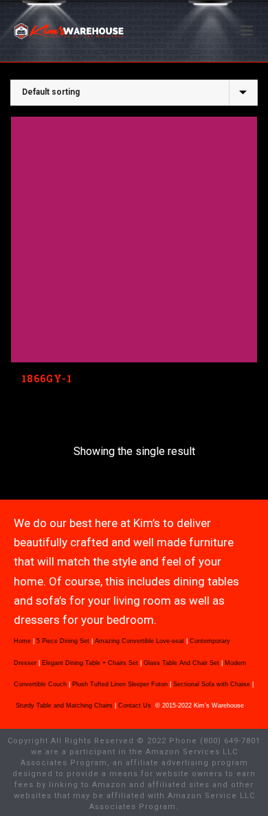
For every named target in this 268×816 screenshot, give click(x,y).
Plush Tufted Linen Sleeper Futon (120, 684)
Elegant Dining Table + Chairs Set (90, 663)
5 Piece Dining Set (62, 641)
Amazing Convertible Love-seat (139, 641)
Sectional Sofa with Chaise (211, 684)
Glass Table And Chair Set (181, 663)
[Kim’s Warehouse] (7, 31)
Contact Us (135, 705)
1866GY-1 (46, 378)
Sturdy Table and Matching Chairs (64, 705)
